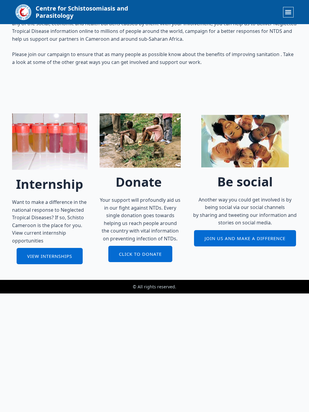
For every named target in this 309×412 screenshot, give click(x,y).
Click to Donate (140, 254)
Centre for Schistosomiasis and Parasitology (82, 12)
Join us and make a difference (245, 238)
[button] (288, 12)
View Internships (49, 256)
